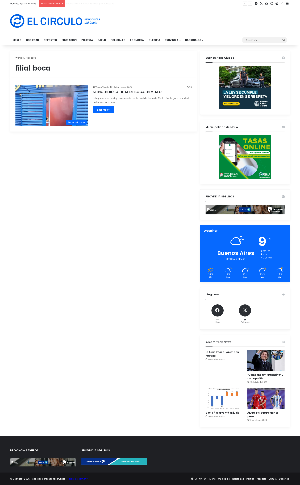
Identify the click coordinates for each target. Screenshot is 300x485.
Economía (137, 39)
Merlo (17, 39)
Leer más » (103, 109)
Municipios (224, 478)
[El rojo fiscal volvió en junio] (224, 398)
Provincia (171, 39)
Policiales (118, 39)
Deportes (50, 39)
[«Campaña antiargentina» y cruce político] (266, 360)
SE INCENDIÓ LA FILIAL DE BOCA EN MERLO (127, 91)
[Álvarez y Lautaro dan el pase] (266, 398)
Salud (102, 39)
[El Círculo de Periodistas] (55, 21)
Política (87, 39)
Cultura (154, 39)
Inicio (21, 57)
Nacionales (193, 39)
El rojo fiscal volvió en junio (222, 412)
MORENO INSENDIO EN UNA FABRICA (86, 3)
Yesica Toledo (102, 87)
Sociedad (32, 39)
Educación (69, 39)
